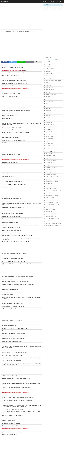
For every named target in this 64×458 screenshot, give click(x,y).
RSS (57, 1)
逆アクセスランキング (51, 1)
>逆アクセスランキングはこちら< (53, 59)
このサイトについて (43, 1)
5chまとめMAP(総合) (4, 1)
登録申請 (61, 1)
